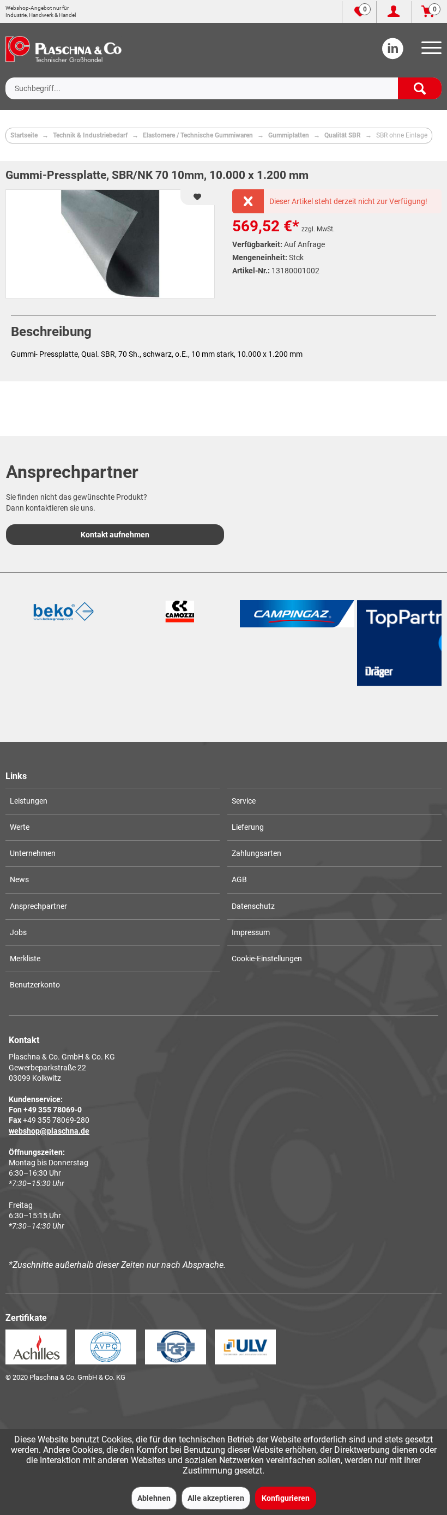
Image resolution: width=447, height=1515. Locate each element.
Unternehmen (33, 853)
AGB (239, 879)
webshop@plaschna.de (49, 1131)
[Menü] (429, 51)
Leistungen (28, 801)
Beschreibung (51, 331)
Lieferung (248, 827)
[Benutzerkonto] (394, 12)
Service (244, 801)
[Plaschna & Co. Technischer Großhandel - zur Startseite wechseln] (63, 49)
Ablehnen (154, 1498)
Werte (19, 827)
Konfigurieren (286, 1498)
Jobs (18, 932)
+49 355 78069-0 (52, 1109)
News (19, 879)
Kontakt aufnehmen (115, 534)
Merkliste (25, 958)
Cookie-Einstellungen (267, 958)
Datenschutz (253, 906)
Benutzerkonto (35, 984)
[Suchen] (420, 88)
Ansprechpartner (38, 906)
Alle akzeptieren (216, 1498)
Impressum (251, 932)
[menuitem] (429, 51)
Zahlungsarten (256, 853)
